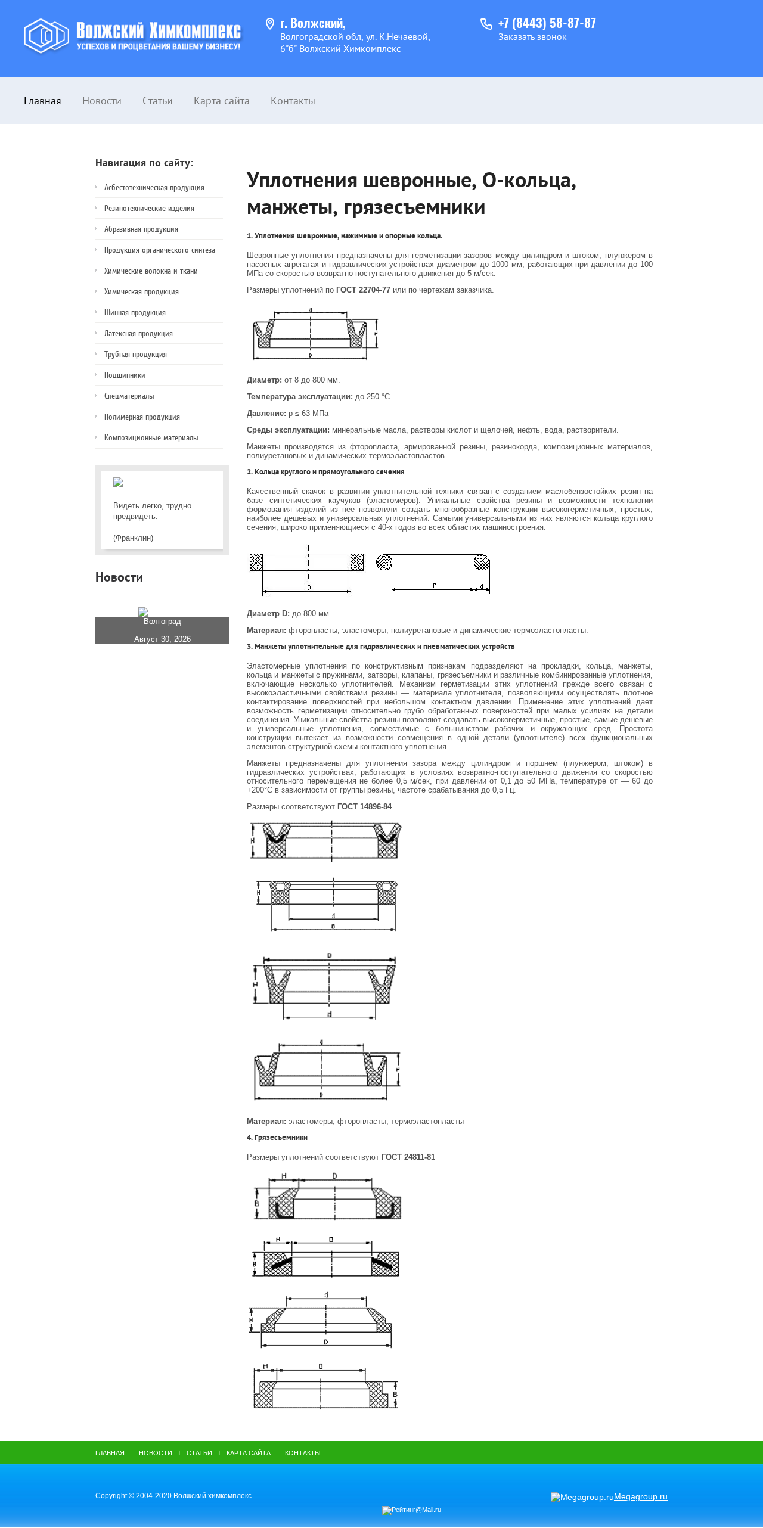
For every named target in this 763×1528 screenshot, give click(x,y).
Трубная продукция (135, 354)
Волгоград (162, 621)
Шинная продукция (135, 312)
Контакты (293, 100)
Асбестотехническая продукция (154, 187)
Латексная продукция (138, 333)
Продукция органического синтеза (159, 250)
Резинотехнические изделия (149, 208)
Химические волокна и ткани (151, 270)
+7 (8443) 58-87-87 (547, 24)
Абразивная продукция (141, 229)
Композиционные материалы (151, 437)
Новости (102, 100)
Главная (42, 100)
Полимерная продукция (142, 416)
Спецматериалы (129, 396)
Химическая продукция (141, 291)
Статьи (157, 100)
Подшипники (124, 375)
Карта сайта (222, 100)
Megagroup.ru (641, 1496)
